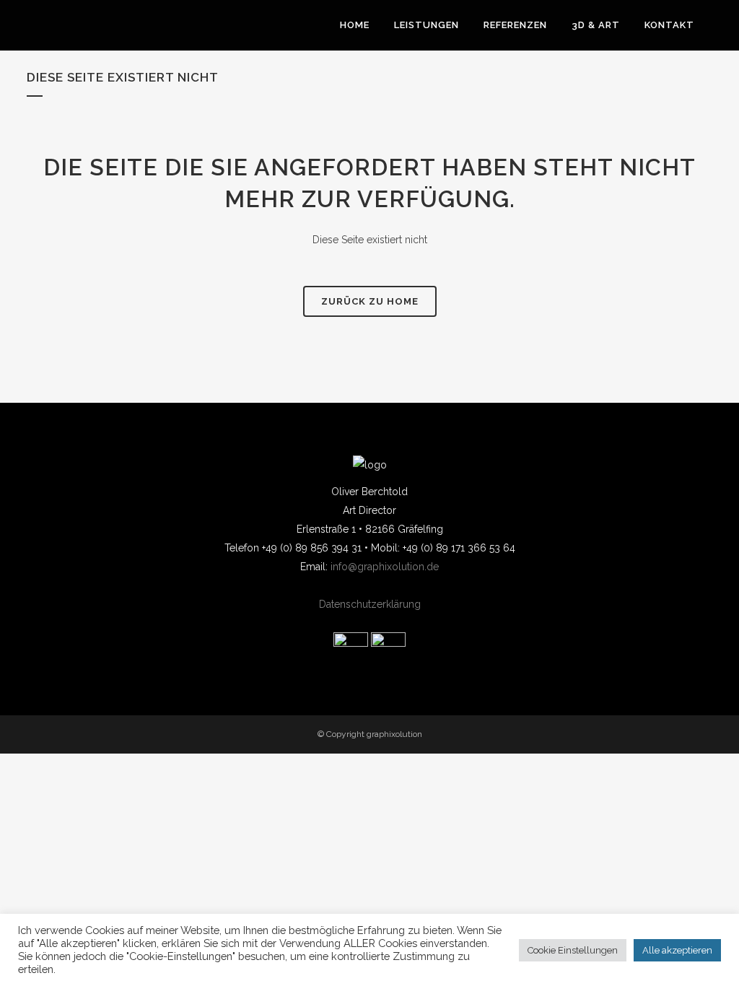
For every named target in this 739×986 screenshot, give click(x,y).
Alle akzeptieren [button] (677, 950)
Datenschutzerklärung (370, 604)
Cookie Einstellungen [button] (573, 950)
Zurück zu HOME (370, 301)
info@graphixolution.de (385, 566)
